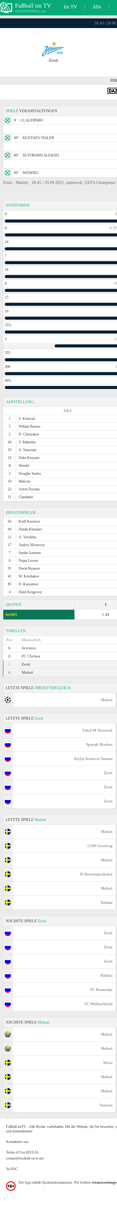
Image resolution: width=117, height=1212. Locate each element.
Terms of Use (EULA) (22, 1152)
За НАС (12, 1169)
